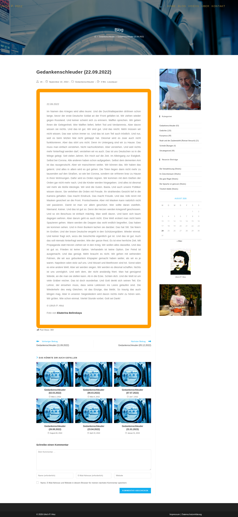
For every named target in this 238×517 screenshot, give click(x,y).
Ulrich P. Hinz (11, 6)
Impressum (175, 514)
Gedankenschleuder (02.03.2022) (55, 391)
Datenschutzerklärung (192, 514)
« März (179, 241)
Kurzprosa (163, 136)
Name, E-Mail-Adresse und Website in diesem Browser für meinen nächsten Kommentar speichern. (83, 483)
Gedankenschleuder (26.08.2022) (55, 427)
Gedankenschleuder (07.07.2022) (132, 391)
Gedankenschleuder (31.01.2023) (132, 427)
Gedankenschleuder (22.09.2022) (130, 37)
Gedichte (163, 131)
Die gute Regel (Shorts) (168, 179)
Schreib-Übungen (166, 146)
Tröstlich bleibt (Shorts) (168, 189)
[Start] (95, 37)
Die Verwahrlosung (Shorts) (170, 169)
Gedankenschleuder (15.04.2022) (93, 427)
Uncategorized (165, 151)
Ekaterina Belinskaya (69, 313)
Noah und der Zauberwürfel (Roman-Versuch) (177, 141)
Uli (41, 82)
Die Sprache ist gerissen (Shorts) (172, 184)
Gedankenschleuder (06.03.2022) (93, 391)
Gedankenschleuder (84, 82)
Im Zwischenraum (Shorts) (170, 174)
